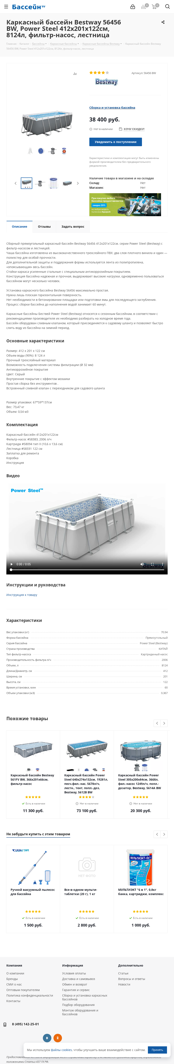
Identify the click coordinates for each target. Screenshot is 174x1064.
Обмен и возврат (74, 984)
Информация (72, 965)
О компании (15, 973)
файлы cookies (61, 1050)
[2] (95, 72)
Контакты (13, 1001)
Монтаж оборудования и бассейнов (80, 1012)
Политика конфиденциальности (29, 995)
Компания (14, 965)
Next (78, 183)
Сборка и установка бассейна (112, 108)
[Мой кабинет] (132, 7)
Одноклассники (57, 1038)
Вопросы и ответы (131, 979)
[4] (103, 72)
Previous (16, 183)
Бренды (12, 979)
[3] (99, 72)
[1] (91, 72)
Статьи (123, 973)
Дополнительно (130, 965)
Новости (124, 984)
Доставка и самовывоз (78, 979)
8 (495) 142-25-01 (25, 1024)
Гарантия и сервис (76, 990)
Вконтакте (47, 1038)
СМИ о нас (14, 984)
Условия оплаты (74, 973)
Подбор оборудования (78, 1005)
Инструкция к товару (21, 595)
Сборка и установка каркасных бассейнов (84, 997)
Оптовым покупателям (23, 990)
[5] (107, 72)
